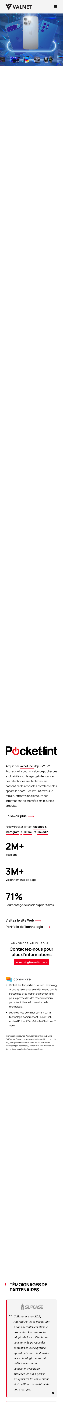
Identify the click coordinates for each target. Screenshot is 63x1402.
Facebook (39, 827)
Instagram (12, 832)
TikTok (27, 832)
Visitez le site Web (20, 920)
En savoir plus (16, 816)
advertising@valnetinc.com (31, 962)
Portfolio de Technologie (24, 926)
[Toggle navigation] (55, 6)
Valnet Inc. (27, 766)
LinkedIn (42, 832)
